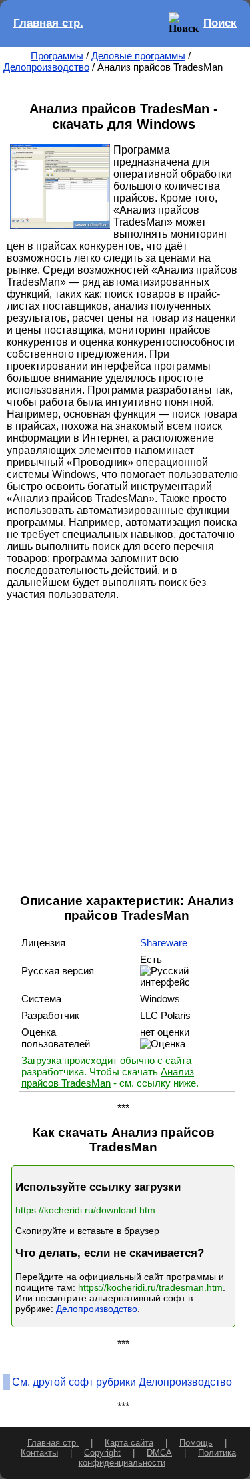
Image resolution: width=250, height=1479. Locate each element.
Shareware (163, 942)
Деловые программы (138, 55)
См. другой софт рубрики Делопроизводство (122, 1382)
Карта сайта (129, 1443)
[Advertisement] (125, 746)
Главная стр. (48, 23)
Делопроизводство (46, 67)
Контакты (39, 1453)
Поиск (220, 23)
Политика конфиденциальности (158, 1458)
